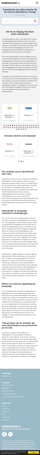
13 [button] (29, 125)
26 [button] (21, 127)
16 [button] (36, 125)
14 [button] (31, 125)
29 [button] (27, 127)
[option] (23, 113)
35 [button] (16, 129)
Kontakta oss (5, 409)
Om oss (4, 406)
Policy (3, 414)
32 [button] (33, 127)
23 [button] (14, 127)
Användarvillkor (6, 417)
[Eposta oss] (10, 436)
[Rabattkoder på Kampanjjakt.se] (10, 5)
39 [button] (25, 129)
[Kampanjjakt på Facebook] (4, 436)
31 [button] (31, 127)
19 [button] (6, 127)
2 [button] (6, 125)
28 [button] (25, 127)
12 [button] (27, 125)
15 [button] (33, 125)
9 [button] (21, 125)
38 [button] (23, 129)
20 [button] (8, 127)
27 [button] (23, 127)
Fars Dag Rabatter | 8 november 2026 (12, 396)
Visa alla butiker (20, 15)
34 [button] (38, 127)
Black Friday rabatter (8, 385)
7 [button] (16, 125)
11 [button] (25, 125)
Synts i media (6, 411)
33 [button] (36, 127)
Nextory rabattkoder (9, 156)
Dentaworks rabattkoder (28, 156)
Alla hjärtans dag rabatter (9, 394)
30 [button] (29, 127)
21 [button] (10, 127)
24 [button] (16, 127)
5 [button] (12, 125)
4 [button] (10, 125)
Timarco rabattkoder (23, 120)
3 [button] (8, 125)
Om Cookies (5, 420)
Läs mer (18, 453)
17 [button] (38, 125)
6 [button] (14, 125)
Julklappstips (5, 388)
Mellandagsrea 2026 (8, 391)
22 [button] (12, 127)
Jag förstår (33, 452)
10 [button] (23, 125)
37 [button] (21, 129)
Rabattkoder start (7, 376)
